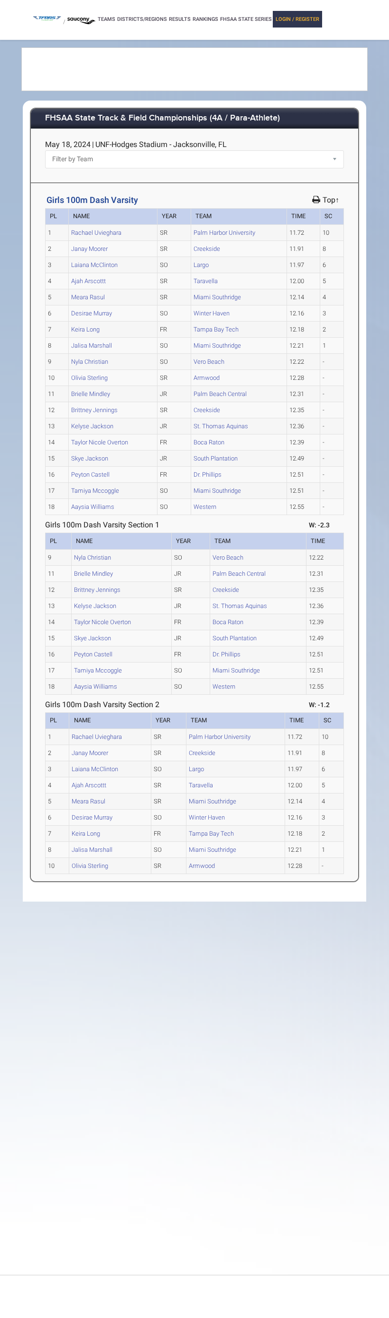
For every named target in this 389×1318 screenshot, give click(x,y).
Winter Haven (212, 313)
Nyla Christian (89, 361)
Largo (201, 264)
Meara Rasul (88, 297)
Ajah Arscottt (88, 281)
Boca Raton (209, 442)
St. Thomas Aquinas (221, 426)
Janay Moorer (89, 248)
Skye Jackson (89, 458)
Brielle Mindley (90, 393)
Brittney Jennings (94, 410)
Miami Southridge (217, 297)
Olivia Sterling (89, 377)
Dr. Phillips (208, 474)
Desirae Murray (91, 313)
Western (205, 506)
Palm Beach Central (220, 393)
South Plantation (216, 458)
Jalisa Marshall (91, 345)
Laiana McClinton (94, 264)
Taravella (206, 281)
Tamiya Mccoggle (95, 490)
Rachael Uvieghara (96, 232)
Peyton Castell (90, 474)
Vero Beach (209, 361)
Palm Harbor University (224, 232)
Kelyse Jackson (92, 426)
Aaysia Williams (92, 506)
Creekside (207, 248)
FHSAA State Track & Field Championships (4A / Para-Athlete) (162, 118)
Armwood (207, 377)
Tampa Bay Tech (216, 329)
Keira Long (85, 329)
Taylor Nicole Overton (99, 442)
